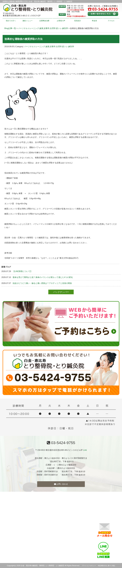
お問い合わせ (62, 484)
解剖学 (65, 28)
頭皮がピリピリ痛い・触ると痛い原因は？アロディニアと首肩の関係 (42, 283)
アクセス (111, 21)
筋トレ (59, 28)
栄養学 (46, 28)
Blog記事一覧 (10, 28)
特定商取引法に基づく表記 (106, 565)
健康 (41, 28)
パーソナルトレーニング (28, 28)
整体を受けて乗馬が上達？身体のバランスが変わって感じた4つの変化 (43, 277)
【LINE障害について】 (22, 271)
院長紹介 (77, 21)
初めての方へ (11, 21)
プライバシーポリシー (89, 565)
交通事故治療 (44, 21)
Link (85, 450)
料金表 (94, 21)
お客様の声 (61, 21)
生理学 (53, 28)
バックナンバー (61, 292)
